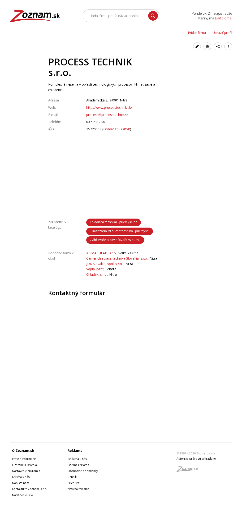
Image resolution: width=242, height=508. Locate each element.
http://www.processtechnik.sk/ (109, 107)
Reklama (75, 450)
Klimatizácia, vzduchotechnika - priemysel (119, 231)
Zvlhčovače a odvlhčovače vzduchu (115, 240)
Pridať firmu (197, 32)
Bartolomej (223, 18)
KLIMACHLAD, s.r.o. (101, 253)
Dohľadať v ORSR (116, 129)
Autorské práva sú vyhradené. (196, 459)
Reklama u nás (77, 459)
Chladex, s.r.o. (96, 274)
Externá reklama (78, 465)
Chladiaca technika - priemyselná (113, 222)
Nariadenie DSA (22, 495)
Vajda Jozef (95, 269)
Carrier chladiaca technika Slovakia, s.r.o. (117, 258)
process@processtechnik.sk (107, 114)
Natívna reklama (78, 489)
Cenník (72, 477)
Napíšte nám (20, 483)
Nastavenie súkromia (26, 471)
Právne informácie (24, 459)
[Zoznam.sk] (189, 470)
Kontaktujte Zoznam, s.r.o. (29, 489)
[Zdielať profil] (218, 46)
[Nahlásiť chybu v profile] (228, 46)
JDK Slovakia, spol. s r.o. (105, 263)
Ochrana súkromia (24, 465)
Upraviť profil (222, 32)
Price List (73, 483)
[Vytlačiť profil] (207, 46)
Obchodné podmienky (83, 471)
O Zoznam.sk (23, 450)
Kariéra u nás (21, 477)
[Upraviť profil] (197, 46)
